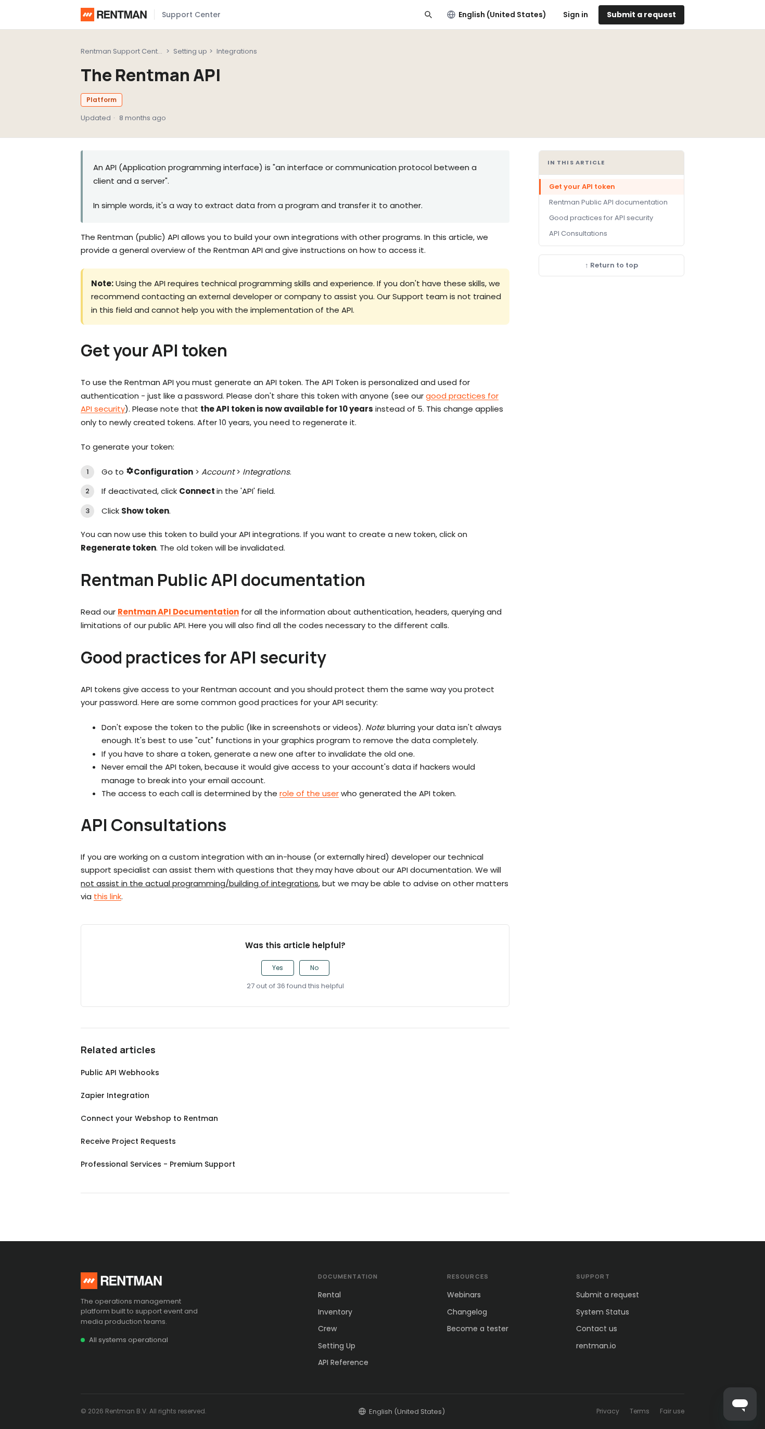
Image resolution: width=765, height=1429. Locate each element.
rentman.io (596, 1346)
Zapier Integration (115, 1095)
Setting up (190, 51)
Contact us (596, 1328)
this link (107, 896)
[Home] (114, 14)
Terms (639, 1411)
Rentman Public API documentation (608, 202)
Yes (277, 967)
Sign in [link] (575, 14)
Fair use (672, 1411)
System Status (602, 1312)
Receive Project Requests (128, 1141)
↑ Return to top (611, 266)
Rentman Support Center (123, 51)
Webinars (464, 1295)
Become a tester (477, 1328)
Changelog (467, 1312)
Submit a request (641, 14)
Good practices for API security (601, 218)
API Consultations (578, 233)
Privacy (607, 1411)
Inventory (335, 1312)
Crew (327, 1328)
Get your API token (582, 187)
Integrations (236, 51)
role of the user (309, 793)
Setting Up (336, 1346)
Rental (329, 1295)
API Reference (343, 1362)
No (314, 967)
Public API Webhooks (120, 1072)
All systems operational (128, 1340)
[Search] (428, 14)
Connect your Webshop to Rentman (149, 1118)
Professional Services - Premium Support (158, 1164)
